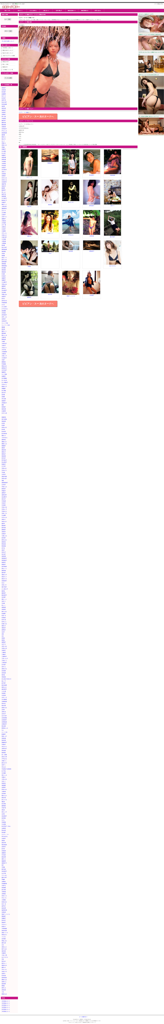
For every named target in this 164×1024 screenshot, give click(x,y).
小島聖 (3, 341)
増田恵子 (4, 627)
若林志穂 (4, 738)
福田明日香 (4, 910)
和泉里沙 (4, 783)
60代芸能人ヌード (6, 1009)
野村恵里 (4, 544)
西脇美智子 (4, 742)
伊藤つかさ (4, 145)
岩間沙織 (92, 236)
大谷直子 (4, 229)
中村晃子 (4, 503)
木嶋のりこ (4, 760)
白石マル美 (4, 413)
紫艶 (3, 405)
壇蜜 (3, 480)
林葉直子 (4, 564)
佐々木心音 (4, 380)
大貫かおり (4, 235)
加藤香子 (4, 278)
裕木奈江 (4, 703)
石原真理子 (4, 182)
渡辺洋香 (4, 740)
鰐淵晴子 (4, 734)
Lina (3, 730)
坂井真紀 (4, 818)
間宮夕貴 (4, 797)
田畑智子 (4, 464)
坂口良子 (4, 392)
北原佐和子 (4, 321)
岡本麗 (3, 245)
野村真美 (4, 546)
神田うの (4, 859)
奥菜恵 (3, 840)
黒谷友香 (4, 857)
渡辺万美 (4, 842)
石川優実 (4, 773)
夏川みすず (4, 762)
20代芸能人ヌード (6, 1001)
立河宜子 (4, 474)
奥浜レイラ (4, 257)
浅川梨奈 (4, 938)
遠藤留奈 (4, 852)
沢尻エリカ (4, 895)
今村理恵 (4, 163)
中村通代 (4, 505)
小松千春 (4, 349)
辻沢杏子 (4, 484)
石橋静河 (4, 953)
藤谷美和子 (4, 595)
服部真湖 (4, 570)
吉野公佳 (29, 236)
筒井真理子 (4, 871)
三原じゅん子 (5, 658)
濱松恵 (3, 810)
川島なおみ (4, 284)
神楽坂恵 (4, 272)
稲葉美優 (4, 196)
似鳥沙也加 (4, 930)
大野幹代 (4, 227)
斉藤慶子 (4, 388)
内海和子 (4, 202)
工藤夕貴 (4, 337)
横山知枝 (4, 726)
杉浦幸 (3, 425)
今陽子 (3, 360)
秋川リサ (4, 96)
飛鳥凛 (3, 801)
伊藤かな (4, 143)
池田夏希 (4, 785)
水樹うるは (4, 646)
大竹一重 (4, 225)
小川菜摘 (4, 239)
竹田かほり (4, 468)
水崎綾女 (4, 881)
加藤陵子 (4, 280)
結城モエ (4, 926)
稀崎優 (3, 327)
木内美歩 (4, 312)
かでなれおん (5, 308)
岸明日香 (4, 990)
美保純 (3, 638)
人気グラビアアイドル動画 (9, 55)
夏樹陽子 (4, 529)
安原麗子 (4, 693)
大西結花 (4, 220)
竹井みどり (4, 470)
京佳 (3, 945)
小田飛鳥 (4, 900)
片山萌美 (4, 824)
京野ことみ (4, 317)
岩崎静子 (4, 155)
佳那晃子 (4, 296)
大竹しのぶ (4, 233)
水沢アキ (4, 644)
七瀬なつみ (4, 535)
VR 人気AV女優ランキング (8, 41)
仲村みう (4, 519)
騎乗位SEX (5, 67)
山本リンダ (4, 697)
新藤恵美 (4, 417)
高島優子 (4, 916)
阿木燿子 (4, 92)
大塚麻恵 (4, 231)
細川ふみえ (4, 611)
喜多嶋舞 (4, 310)
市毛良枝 (4, 165)
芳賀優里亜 (4, 883)
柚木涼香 (4, 705)
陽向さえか (4, 795)
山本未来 (4, 695)
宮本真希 (4, 670)
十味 (3, 992)
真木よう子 (4, 812)
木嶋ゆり (4, 777)
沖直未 (3, 253)
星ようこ (4, 605)
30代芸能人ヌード (6, 1003)
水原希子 (4, 838)
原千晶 (3, 548)
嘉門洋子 (4, 906)
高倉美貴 (4, 456)
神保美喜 (4, 421)
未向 (3, 636)
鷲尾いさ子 (4, 736)
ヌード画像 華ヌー (83, 1016)
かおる (3, 304)
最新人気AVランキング (8, 50)
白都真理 (4, 411)
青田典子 (4, 87)
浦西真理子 (4, 208)
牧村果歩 (4, 752)
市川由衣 (4, 855)
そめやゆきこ (5, 437)
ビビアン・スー (5, 834)
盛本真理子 (4, 689)
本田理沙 (50, 204)
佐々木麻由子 (5, 382)
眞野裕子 (4, 630)
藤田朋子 (4, 593)
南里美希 (4, 983)
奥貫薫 (3, 255)
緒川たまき (4, 259)
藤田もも (4, 967)
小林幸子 (4, 345)
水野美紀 (4, 893)
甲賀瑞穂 (4, 364)
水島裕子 (4, 650)
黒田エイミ (4, 331)
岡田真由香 (4, 249)
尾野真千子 (4, 863)
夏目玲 (3, 523)
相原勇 (3, 106)
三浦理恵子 (4, 656)
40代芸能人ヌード (6, 1005)
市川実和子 (4, 169)
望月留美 (4, 750)
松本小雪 (4, 619)
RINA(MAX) (4, 836)
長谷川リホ (4, 578)
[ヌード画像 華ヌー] (10, 8)
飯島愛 (3, 188)
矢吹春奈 (4, 793)
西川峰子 (4, 537)
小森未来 (4, 791)
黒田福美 (4, 333)
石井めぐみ (4, 180)
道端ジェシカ (5, 932)
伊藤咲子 (4, 149)
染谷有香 (50, 294)
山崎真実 (4, 828)
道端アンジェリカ (71, 296)
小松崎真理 (4, 351)
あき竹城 (4, 873)
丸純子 (3, 632)
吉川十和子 (4, 715)
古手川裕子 (4, 370)
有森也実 (4, 126)
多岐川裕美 (4, 476)
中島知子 (4, 744)
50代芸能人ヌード (6, 1007)
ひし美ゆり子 (5, 589)
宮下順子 (4, 664)
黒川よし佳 (70, 202)
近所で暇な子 (59, 10)
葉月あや (4, 961)
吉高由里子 (91, 251)
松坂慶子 (4, 613)
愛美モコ (4, 137)
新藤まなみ (4, 994)
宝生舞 (3, 603)
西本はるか (4, 540)
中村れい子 (50, 233)
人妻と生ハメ (46, 10)
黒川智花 (4, 869)
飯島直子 (4, 190)
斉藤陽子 (4, 918)
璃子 (3, 865)
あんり (3, 141)
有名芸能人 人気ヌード (8, 47)
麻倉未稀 (4, 124)
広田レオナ (4, 585)
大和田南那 (4, 928)
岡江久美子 (4, 247)
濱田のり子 (4, 574)
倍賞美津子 (50, 163)
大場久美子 (4, 237)
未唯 (3, 634)
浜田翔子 (4, 787)
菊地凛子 (4, 922)
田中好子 (4, 920)
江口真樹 (4, 212)
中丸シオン (4, 897)
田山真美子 (4, 462)
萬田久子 (4, 625)
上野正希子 (4, 206)
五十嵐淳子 (4, 198)
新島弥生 (4, 542)
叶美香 (3, 274)
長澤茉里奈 (4, 977)
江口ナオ (4, 210)
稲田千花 (4, 194)
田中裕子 (4, 458)
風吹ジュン (4, 599)
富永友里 (4, 830)
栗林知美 (4, 339)
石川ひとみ (4, 177)
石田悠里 (4, 173)
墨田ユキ (4, 435)
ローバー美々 (5, 732)
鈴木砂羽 (4, 431)
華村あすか (4, 934)
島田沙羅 (4, 409)
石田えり (4, 171)
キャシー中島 (5, 323)
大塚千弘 (4, 885)
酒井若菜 (4, 951)
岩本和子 (4, 846)
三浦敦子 (4, 654)
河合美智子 (4, 290)
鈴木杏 (3, 848)
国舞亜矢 (4, 362)
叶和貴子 (4, 276)
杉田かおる (4, 427)
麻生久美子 (4, 877)
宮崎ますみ (4, 668)
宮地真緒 (4, 822)
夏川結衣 (4, 527)
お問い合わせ (98, 10)
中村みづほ (4, 507)
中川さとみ (4, 517)
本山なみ (4, 767)
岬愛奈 (3, 985)
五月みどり (4, 384)
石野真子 (4, 175)
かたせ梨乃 (4, 306)
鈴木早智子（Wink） (6, 826)
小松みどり (4, 347)
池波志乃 (4, 186)
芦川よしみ (29, 177)
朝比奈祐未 (4, 844)
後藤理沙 (4, 372)
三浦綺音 (4, 652)
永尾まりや (4, 971)
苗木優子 (4, 832)
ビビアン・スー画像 (23, 112)
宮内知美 (4, 672)
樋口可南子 (112, 236)
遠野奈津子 (4, 495)
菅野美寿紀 (4, 265)
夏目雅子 (4, 525)
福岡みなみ (4, 965)
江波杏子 (4, 214)
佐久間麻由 (4, 378)
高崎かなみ (4, 979)
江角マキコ (4, 216)
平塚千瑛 (29, 206)
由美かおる (4, 707)
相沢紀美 (4, 108)
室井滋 (3, 675)
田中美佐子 (70, 175)
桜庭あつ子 (4, 386)
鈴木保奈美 (4, 433)
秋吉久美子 (4, 102)
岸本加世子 (4, 315)
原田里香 (4, 556)
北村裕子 (4, 319)
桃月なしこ (4, 963)
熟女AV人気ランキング (8, 53)
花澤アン (4, 765)
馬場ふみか (4, 940)
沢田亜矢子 (4, 402)
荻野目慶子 (4, 261)
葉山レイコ (4, 568)
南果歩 (3, 640)
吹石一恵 (4, 904)
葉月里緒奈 (4, 566)
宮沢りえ (4, 666)
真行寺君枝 (4, 419)
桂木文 (3, 298)
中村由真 (4, 501)
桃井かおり (4, 687)
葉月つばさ (4, 949)
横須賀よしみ (5, 728)
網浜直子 (4, 120)
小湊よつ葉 (4, 955)
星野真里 (4, 607)
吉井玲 (3, 814)
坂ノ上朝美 (4, 754)
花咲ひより (4, 947)
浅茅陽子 (4, 114)
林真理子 (4, 562)
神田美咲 (4, 270)
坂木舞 (3, 394)
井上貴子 (4, 153)
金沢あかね (4, 300)
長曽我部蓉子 (5, 482)
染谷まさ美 (4, 756)
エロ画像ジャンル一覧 (8, 69)
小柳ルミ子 (4, 355)
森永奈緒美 (4, 685)
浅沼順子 (4, 112)
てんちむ (4, 936)
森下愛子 (4, 683)
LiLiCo (3, 820)
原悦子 (3, 550)
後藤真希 (4, 861)
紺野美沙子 (4, 368)
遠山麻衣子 (4, 497)
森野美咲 (4, 805)
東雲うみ (4, 987)
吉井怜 (3, 709)
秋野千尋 (4, 100)
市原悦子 (4, 167)
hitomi (50, 253)
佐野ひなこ (4, 981)
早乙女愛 (4, 398)
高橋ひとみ (4, 443)
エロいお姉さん (33, 10)
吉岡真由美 (4, 722)
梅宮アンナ (4, 204)
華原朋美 (4, 887)
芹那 (3, 959)
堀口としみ (4, 775)
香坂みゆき (4, 366)
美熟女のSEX (6, 61)
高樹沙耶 (4, 450)
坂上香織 (4, 390)
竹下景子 (4, 466)
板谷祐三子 (4, 200)
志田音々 (4, 973)
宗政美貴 (4, 677)
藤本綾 (3, 591)
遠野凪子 (4, 492)
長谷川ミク (4, 576)
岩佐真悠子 (4, 816)
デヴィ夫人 (4, 875)
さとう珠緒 (4, 374)
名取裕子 (4, 531)
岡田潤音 (4, 251)
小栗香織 (4, 243)
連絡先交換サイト (72, 10)
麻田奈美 (4, 122)
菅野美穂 (4, 263)
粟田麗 (3, 135)
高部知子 (4, 454)
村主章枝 (4, 803)
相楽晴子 (4, 400)
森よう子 (4, 681)
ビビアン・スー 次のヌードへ (38, 116)
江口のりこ (4, 924)
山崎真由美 (4, 701)
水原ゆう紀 (4, 648)
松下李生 (4, 771)
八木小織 (4, 691)
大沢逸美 (4, 222)
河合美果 (4, 292)
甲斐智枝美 (4, 302)
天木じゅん (4, 969)
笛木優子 (4, 597)
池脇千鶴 (4, 184)
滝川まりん (4, 746)
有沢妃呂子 (4, 128)
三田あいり (4, 660)
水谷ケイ (4, 781)
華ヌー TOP (7, 10)
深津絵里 (4, 912)
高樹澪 (3, 447)
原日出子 (4, 552)
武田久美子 (4, 478)
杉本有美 (4, 975)
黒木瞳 (3, 329)
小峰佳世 (4, 353)
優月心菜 (4, 942)
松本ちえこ (4, 621)
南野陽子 (4, 642)
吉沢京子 (4, 713)
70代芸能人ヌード (6, 1011)
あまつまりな (112, 265)
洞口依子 (4, 499)
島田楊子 (4, 407)
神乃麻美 (4, 267)
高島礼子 (4, 452)
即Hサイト (20, 10)
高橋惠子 (4, 445)
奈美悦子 (4, 533)
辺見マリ (4, 601)
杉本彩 (3, 423)
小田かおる (4, 779)
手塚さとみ (4, 486)
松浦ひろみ (4, 623)
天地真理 (4, 118)
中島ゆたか (4, 511)
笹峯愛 (29, 266)
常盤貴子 (4, 490)
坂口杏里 (4, 889)
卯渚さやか (4, 789)
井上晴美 (4, 151)
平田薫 (3, 867)
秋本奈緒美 (4, 104)
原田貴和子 (4, 558)
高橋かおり (4, 441)
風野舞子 (4, 286)
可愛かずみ (4, 294)
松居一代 (4, 615)
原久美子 (4, 554)
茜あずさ (4, 139)
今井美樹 (4, 161)
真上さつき (4, 799)
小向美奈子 (4, 357)
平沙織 (3, 472)
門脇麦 (3, 879)
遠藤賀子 (4, 218)
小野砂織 (4, 241)
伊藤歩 (3, 147)
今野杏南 (4, 891)
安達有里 (4, 90)
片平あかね (4, 758)
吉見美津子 (4, 720)
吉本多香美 (4, 717)
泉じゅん (4, 192)
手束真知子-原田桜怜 (6, 769)
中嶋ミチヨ (4, 513)
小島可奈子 (4, 343)
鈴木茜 (3, 429)
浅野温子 (4, 110)
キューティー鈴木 (6, 325)
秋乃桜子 (4, 98)
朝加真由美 (4, 132)
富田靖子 (4, 488)
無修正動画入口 (84, 10)
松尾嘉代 (4, 617)
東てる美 (4, 116)
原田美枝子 (4, 560)
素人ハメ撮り (6, 64)
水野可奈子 (4, 748)
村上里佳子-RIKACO (6, 679)
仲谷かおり (4, 521)
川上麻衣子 (4, 282)
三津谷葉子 (4, 662)
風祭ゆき (4, 288)
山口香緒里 (4, 699)
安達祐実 (4, 850)
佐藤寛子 (4, 376)
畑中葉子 (4, 572)
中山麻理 (4, 515)
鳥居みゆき (4, 902)
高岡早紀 (4, 439)
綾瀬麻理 (4, 94)
